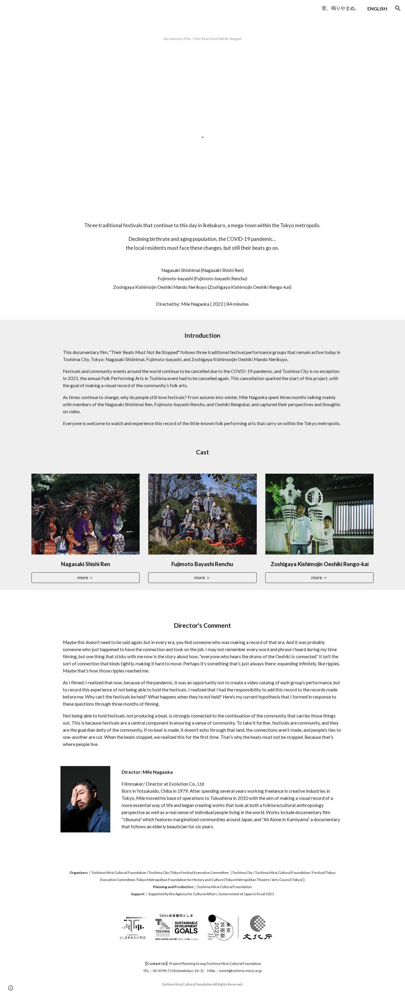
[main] (202, 37)
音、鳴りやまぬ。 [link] (341, 8)
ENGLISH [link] (377, 8)
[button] (398, 8)
